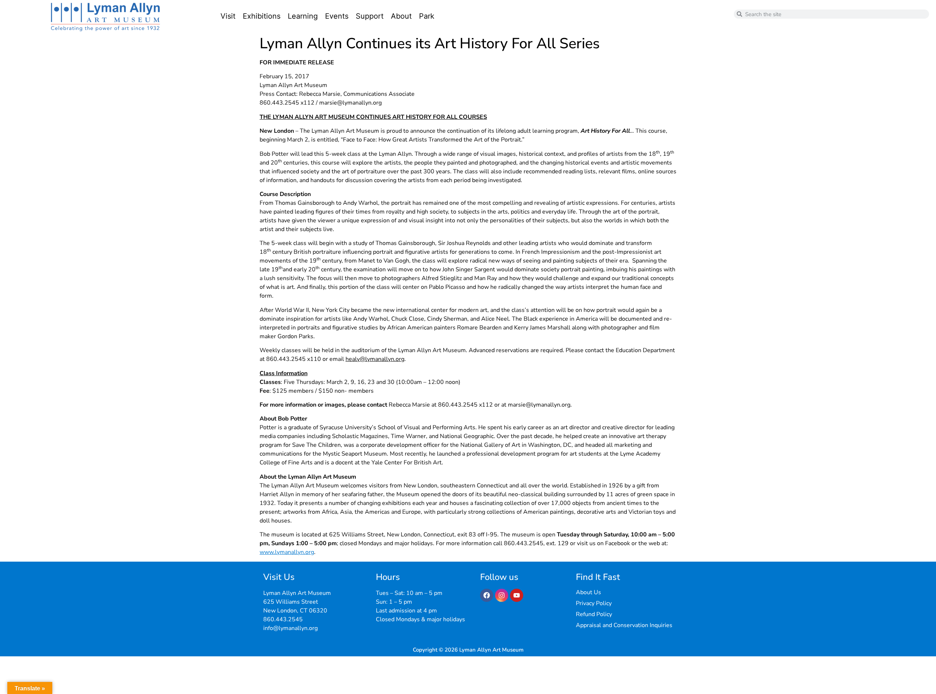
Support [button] (370, 16)
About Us (588, 592)
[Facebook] (486, 595)
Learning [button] (303, 16)
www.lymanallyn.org (287, 552)
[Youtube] (516, 595)
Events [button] (336, 16)
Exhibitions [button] (261, 16)
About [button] (401, 16)
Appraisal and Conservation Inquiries (624, 625)
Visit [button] (227, 16)
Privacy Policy (594, 603)
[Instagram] (501, 595)
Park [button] (426, 16)
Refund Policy (594, 614)
